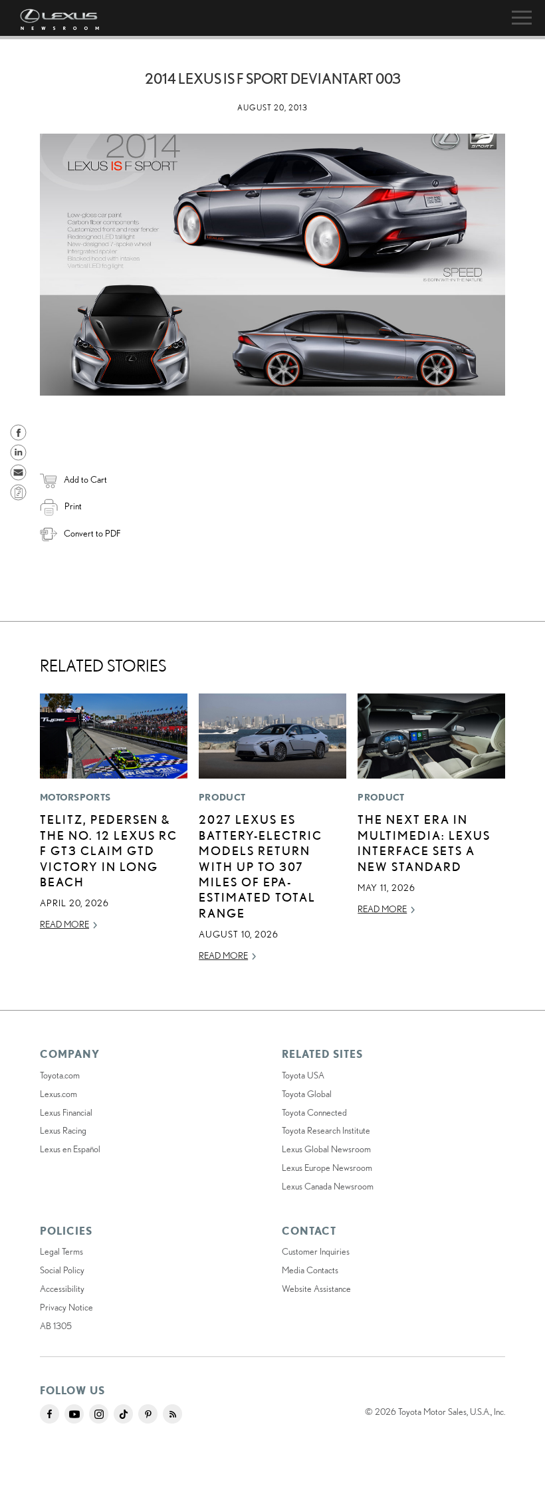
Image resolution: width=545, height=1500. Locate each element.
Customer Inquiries (316, 1251)
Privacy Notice (66, 1307)
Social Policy (62, 1270)
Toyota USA (303, 1075)
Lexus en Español (70, 1149)
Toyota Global (307, 1093)
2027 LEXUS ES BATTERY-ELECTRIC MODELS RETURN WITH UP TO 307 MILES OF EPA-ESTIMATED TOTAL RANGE (260, 865)
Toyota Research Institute (326, 1130)
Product (222, 797)
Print (73, 506)
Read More (64, 924)
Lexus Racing (63, 1130)
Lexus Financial (66, 1112)
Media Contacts (310, 1270)
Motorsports (75, 797)
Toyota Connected (314, 1112)
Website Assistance (316, 1288)
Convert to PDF (92, 533)
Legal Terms (61, 1251)
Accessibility (62, 1288)
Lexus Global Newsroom (326, 1149)
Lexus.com (58, 1093)
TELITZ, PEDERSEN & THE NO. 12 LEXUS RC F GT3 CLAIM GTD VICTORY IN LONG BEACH (108, 850)
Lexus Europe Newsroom (327, 1167)
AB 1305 (56, 1325)
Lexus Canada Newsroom (328, 1186)
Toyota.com (60, 1075)
